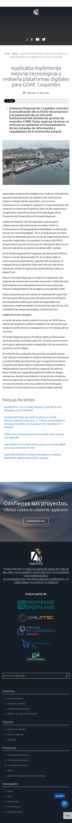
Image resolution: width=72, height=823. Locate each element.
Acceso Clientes (15, 734)
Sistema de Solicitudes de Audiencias (26, 775)
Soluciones (13, 801)
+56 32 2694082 (22, 572)
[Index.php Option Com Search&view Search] (27, 40)
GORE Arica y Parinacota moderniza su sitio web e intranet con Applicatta (34, 436)
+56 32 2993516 (41, 572)
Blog (15, 53)
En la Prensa (13, 806)
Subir (67, 815)
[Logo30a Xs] (36, 12)
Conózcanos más (36, 521)
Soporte (11, 739)
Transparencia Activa (18, 755)
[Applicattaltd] (44, 40)
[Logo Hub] (36, 604)
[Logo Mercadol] (36, 630)
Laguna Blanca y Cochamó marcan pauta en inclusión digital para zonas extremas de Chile (34, 446)
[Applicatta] (31, 40)
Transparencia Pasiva (18, 760)
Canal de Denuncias (17, 765)
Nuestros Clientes (16, 729)
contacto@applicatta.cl (36, 575)
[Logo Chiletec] (36, 617)
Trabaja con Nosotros (18, 708)
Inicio (7, 53)
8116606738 (51, 582)
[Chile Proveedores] (36, 656)
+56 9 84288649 (59, 572)
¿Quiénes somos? (16, 703)
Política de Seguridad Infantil (22, 713)
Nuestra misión (15, 698)
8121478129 (36, 582)
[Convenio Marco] (36, 643)
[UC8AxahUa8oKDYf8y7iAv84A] (37, 40)
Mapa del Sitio (14, 811)
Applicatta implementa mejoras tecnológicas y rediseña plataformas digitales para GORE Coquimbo (32, 456)
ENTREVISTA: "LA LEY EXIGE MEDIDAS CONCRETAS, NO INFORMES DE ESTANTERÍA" (33, 409)
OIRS (9, 770)
